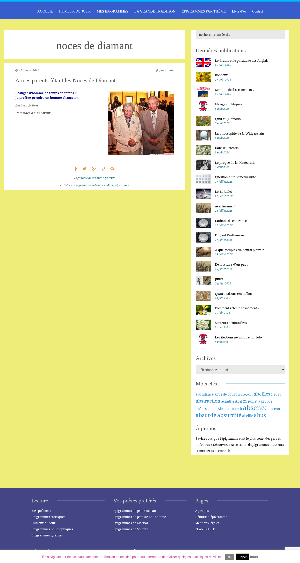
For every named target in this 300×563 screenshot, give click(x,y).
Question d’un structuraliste (235, 177)
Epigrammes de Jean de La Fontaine (139, 517)
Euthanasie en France (231, 221)
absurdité (229, 415)
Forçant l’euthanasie (229, 235)
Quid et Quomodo (228, 119)
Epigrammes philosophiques (52, 529)
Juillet (219, 279)
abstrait (236, 408)
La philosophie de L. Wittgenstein (239, 133)
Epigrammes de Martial (130, 523)
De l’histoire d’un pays (231, 264)
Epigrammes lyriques (47, 535)
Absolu (223, 408)
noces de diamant (92, 178)
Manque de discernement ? (235, 90)
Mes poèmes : (41, 511)
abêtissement (206, 408)
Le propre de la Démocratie (235, 162)
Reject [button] (243, 557)
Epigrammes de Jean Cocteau (134, 511)
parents (110, 178)
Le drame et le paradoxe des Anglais (241, 60)
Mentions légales (207, 523)
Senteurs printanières (231, 323)
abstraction (208, 401)
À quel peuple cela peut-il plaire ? (239, 250)
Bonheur (221, 75)
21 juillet (250, 401)
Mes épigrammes (117, 185)
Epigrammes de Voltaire (130, 529)
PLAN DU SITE (206, 529)
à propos (265, 401)
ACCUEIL (45, 11)
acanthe (227, 401)
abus (260, 415)
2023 (277, 394)
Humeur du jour (43, 523)
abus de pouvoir (227, 394)
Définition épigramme (211, 517)
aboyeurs (247, 394)
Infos (254, 557)
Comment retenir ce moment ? (237, 308)
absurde (206, 415)
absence (255, 407)
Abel (238, 401)
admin (169, 70)
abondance (204, 394)
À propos (202, 511)
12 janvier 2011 (29, 70)
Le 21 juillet (223, 191)
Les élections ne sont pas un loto (238, 337)
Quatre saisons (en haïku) (233, 293)
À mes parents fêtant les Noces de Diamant (65, 80)
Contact (257, 11)
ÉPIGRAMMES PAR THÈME (204, 11)
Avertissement (225, 206)
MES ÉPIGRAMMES (112, 11)
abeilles (262, 394)
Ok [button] (229, 557)
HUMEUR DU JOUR (75, 11)
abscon (274, 408)
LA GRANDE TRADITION (154, 11)
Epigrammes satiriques (89, 185)
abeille (247, 415)
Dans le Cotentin (227, 148)
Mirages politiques (228, 104)
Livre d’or (239, 11)
